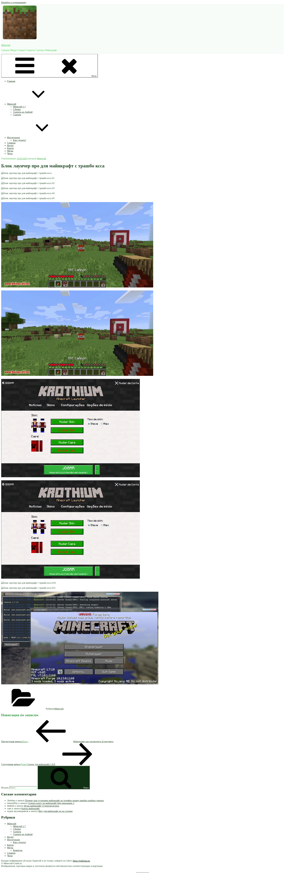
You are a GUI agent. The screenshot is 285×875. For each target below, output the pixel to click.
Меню (94, 76)
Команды (17, 850)
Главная (11, 81)
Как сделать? (19, 140)
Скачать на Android (23, 112)
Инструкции (13, 137)
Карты (10, 148)
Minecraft (5, 45)
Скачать (17, 114)
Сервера (11, 143)
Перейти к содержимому (13, 2)
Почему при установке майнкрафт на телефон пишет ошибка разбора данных (64, 800)
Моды (10, 151)
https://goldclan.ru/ (81, 860)
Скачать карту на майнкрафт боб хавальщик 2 (51, 803)
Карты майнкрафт (30, 808)
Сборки (17, 109)
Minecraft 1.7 (19, 106)
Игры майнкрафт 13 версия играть (41, 806)
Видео (10, 145)
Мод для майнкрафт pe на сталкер (55, 811)
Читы (10, 153)
